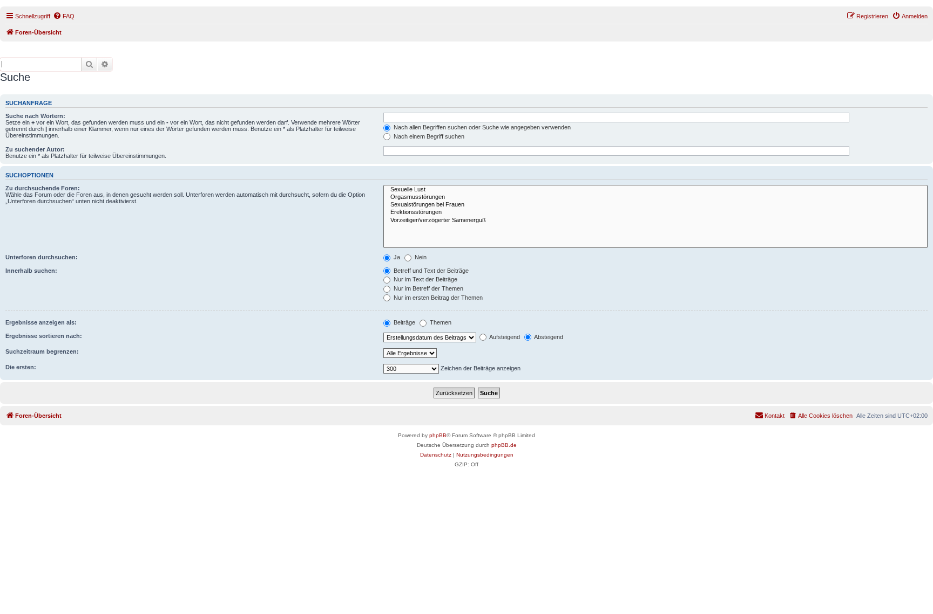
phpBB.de (504, 445)
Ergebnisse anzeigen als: (41, 322)
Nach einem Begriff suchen (428, 136)
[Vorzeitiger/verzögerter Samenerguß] (655, 220)
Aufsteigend (504, 337)
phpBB (438, 435)
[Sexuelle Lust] (655, 190)
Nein (420, 257)
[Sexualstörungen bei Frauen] (655, 205)
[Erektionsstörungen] (655, 212)
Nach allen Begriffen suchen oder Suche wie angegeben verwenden (481, 127)
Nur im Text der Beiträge (424, 279)
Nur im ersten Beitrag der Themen (437, 297)
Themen (439, 322)
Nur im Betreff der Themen (427, 288)
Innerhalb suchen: (31, 270)
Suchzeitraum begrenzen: (42, 351)
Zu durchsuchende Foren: (42, 188)
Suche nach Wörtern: (35, 116)
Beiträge (403, 322)
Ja (396, 257)
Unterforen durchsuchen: (41, 257)
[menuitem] (64, 16)
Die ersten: (20, 367)
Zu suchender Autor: (35, 149)
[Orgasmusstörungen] (655, 197)
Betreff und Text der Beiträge (430, 270)
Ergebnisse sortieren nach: (43, 336)
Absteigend (548, 337)
